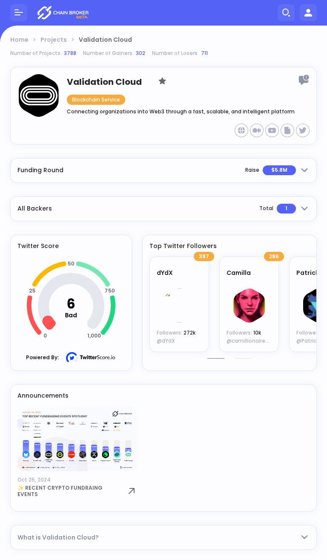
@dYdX (166, 340)
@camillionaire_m (251, 340)
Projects (53, 39)
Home (19, 39)
